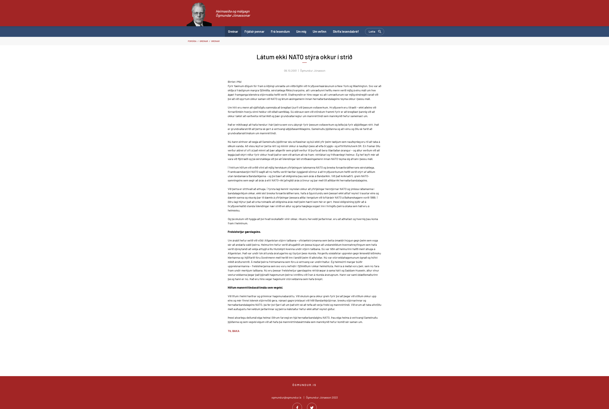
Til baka (233, 331)
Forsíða (192, 41)
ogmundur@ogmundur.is (286, 397)
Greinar (204, 41)
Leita (372, 31)
